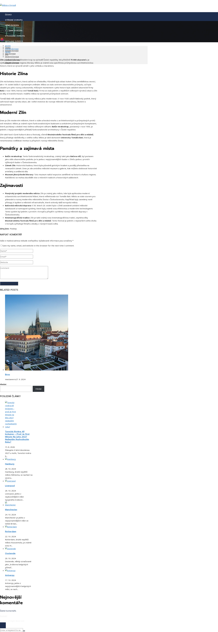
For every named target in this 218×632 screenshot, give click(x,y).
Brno (7, 374)
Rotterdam (10, 531)
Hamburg (9, 463)
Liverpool (10, 485)
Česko (2, 22)
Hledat (3, 384)
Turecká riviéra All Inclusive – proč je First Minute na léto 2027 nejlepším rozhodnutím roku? (17, 437)
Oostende (10, 553)
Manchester (11, 509)
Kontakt (3, 616)
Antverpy (10, 575)
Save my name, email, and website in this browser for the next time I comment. (38, 245)
